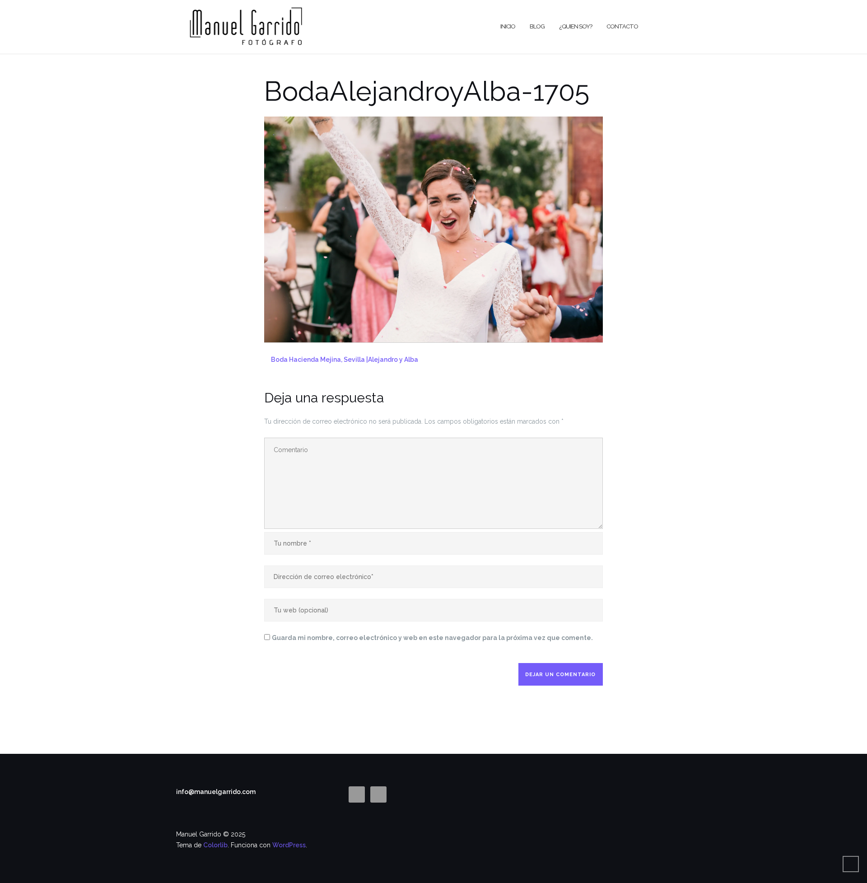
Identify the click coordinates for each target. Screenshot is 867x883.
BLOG (537, 26)
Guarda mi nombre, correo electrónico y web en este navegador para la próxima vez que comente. (432, 637)
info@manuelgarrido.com (216, 791)
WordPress (289, 845)
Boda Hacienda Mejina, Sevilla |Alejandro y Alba (344, 359)
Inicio (507, 26)
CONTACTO (622, 26)
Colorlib (215, 845)
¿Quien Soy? (575, 26)
